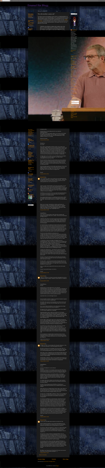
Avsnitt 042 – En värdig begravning (31, 156)
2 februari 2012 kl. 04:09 (44, 361)
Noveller (72, 84)
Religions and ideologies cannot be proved (31, 162)
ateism (72, 95)
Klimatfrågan (73, 61)
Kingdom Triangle (74, 113)
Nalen (72, 80)
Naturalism (73, 82)
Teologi (72, 72)
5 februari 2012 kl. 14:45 (44, 416)
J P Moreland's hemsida (73, 111)
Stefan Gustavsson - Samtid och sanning (30, 153)
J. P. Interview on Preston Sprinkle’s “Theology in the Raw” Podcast (31, 23)
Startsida (54, 459)
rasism (72, 73)
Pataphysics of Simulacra (31, 160)
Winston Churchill (74, 89)
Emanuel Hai (42, 177)
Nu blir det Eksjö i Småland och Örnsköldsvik (31, 15)
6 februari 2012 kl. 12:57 (44, 452)
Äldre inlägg (65, 459)
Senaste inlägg (41, 459)
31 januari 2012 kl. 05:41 (44, 173)
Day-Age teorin (73, 58)
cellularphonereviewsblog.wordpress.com (31, 147)
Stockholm (72, 88)
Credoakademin (73, 64)
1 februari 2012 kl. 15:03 (44, 340)
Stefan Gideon (31, 194)
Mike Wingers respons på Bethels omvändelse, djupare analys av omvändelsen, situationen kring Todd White (31, 132)
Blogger (57, 465)
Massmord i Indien (73, 67)
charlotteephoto (31, 185)
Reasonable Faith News (30, 179)
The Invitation (33, 196)
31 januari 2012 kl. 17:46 (44, 272)
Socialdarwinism (73, 86)
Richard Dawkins (74, 68)
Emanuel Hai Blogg (38, 5)
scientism (72, 96)
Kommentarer (74, 103)
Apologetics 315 (31, 145)
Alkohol (72, 74)
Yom (71, 91)
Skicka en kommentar (43, 454)
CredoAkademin (73, 108)
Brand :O (29, 190)
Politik (72, 60)
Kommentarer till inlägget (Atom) (49, 461)
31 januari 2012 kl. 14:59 (44, 209)
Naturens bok (73, 83)
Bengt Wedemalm (30, 139)
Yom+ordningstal (74, 93)
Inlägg (73, 101)
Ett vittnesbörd (30, 174)
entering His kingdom (30, 29)
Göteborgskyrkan (74, 109)
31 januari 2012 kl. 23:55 (44, 280)
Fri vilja (72, 78)
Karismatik (72, 79)
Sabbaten (72, 70)
